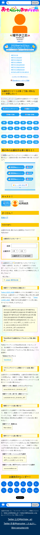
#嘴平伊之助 (14, 55)
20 (16, 142)
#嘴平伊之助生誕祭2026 (18, 65)
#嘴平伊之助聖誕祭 (16, 62)
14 (16, 136)
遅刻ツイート (30, 109)
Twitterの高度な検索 (7, 292)
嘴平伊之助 (12, 280)
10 (29, 128)
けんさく (35, 3)
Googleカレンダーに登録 (20, 80)
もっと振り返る (20, 185)
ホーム (3, 4)
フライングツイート (11, 109)
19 (10, 142)
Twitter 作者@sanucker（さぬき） (20, 523)
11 (35, 128)
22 (29, 142)
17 (35, 136)
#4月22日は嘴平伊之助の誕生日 (20, 72)
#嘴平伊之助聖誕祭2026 (18, 70)
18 (4, 142)
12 (4, 136)
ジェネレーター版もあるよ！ (20, 76)
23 (35, 142)
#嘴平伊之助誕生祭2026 (18, 67)
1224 (30, 114)
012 (11, 114)
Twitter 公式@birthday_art (11, 513)
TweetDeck (7, 360)
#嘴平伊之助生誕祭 (16, 57)
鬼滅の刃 (20, 41)
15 (23, 136)
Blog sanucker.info (20, 528)
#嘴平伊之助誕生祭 (16, 60)
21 (23, 142)
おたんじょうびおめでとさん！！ (20, 8)
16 (29, 136)
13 (10, 136)
